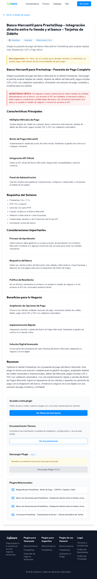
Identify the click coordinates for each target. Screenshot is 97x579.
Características (32, 4)
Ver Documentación (48, 441)
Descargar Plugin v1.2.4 (48, 469)
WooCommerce (31, 546)
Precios (46, 4)
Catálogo (57, 4)
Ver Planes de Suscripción (48, 413)
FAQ (67, 4)
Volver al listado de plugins (18, 15)
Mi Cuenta (84, 4)
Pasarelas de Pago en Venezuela (29, 557)
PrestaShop (29, 550)
